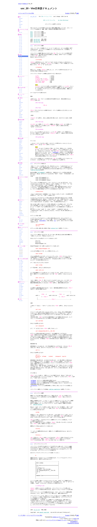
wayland (21, 225)
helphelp (21, 102)
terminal (20, 170)
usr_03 (20, 39)
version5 (21, 250)
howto (20, 107)
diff (19, 151)
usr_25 (20, 63)
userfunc (21, 157)
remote (20, 167)
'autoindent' (42, 220)
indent (20, 180)
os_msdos (21, 270)
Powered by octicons (73, 523)
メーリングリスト (52, 520)
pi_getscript (21, 283)
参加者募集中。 (74, 521)
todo (20, 113)
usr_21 (20, 57)
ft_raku (20, 194)
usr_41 (20, 79)
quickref (20, 18)
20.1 (31, 31)
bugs (20, 27)
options (20, 141)
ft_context (21, 189)
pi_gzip (20, 285)
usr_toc (20, 32)
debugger (21, 241)
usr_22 (20, 59)
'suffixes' (33, 383)
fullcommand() (41, 172)
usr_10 (20, 49)
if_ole (20, 238)
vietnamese (21, 215)
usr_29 (20, 69)
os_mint (20, 269)
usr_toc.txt (37, 41)
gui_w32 (21, 220)
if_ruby (20, 239)
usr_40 (20, 77)
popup (20, 172)
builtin (20, 156)
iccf (19, 22)
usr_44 (20, 83)
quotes (20, 111)
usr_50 (20, 89)
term (20, 169)
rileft (20, 206)
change (20, 128)
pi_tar (20, 292)
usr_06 (20, 43)
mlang (20, 204)
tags (20, 105)
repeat (20, 131)
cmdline (20, 139)
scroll (20, 125)
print (20, 166)
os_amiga (21, 261)
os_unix (20, 276)
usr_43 (20, 82)
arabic (20, 207)
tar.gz (74, 518)
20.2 (31, 33)
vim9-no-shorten (35, 169)
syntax (20, 181)
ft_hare (20, 190)
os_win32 (21, 279)
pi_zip (20, 296)
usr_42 (20, 80)
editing (20, 122)
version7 (21, 253)
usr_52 (20, 92)
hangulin (21, 213)
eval (20, 154)
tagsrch (20, 145)
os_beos (21, 263)
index (20, 104)
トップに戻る (21, 515)
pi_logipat (21, 286)
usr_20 (20, 56)
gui (19, 218)
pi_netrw (21, 287)
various (20, 134)
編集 (77, 13)
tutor (20, 19)
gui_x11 (20, 221)
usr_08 (20, 46)
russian (20, 212)
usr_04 (20, 40)
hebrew (20, 210)
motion (20, 124)
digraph (20, 201)
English (67, 13)
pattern (20, 142)
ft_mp (20, 191)
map (20, 144)
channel (20, 159)
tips (20, 108)
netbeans (21, 242)
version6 (21, 252)
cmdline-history (37, 404)
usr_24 (20, 62)
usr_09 (20, 48)
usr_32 (20, 74)
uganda (20, 117)
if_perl (20, 233)
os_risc (20, 275)
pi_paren (21, 289)
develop (20, 114)
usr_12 (20, 52)
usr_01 (20, 36)
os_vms (20, 278)
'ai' (55, 220)
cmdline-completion (54, 389)
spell (20, 150)
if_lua (20, 230)
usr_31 (20, 72)
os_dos (20, 264)
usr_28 (20, 68)
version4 (21, 249)
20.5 (31, 36)
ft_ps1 (20, 193)
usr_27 (20, 66)
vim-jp (19, 3)
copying (20, 21)
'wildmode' (33, 380)
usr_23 (20, 60)
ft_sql (20, 197)
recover (20, 136)
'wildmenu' (33, 381)
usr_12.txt (37, 40)
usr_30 (20, 71)
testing (20, 164)
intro (20, 99)
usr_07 (20, 45)
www (20, 25)
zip (78, 518)
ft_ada (20, 187)
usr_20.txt (33, 16)
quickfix (20, 185)
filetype (20, 184)
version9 (21, 256)
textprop (20, 182)
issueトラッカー (62, 520)
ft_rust (20, 196)
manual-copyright (44, 512)
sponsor (20, 24)
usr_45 (20, 85)
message (21, 110)
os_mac (20, 267)
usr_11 (20, 51)
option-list (54, 228)
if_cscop (21, 229)
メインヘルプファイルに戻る (26, 13)
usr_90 (20, 95)
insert (20, 127)
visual (20, 133)
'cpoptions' (55, 152)
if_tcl (20, 236)
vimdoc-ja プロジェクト (59, 517)
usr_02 (20, 37)
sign (20, 243)
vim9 (20, 173)
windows (21, 147)
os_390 (20, 260)
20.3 (31, 34)
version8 (21, 255)
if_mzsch (21, 232)
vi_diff (20, 247)
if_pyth (20, 234)
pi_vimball (21, 295)
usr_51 (20, 90)
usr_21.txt (37, 39)
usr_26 (20, 65)
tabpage (21, 148)
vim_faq (20, 300)
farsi (20, 209)
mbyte (20, 203)
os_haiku (21, 266)
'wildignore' (34, 385)
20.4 (31, 35)
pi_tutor (20, 294)
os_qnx (20, 273)
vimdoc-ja (25, 3)
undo (20, 130)
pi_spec (20, 291)
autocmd (21, 153)
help (20, 101)
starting (20, 121)
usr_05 (20, 42)
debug (20, 115)
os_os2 (20, 272)
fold (20, 160)
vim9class (21, 174)
